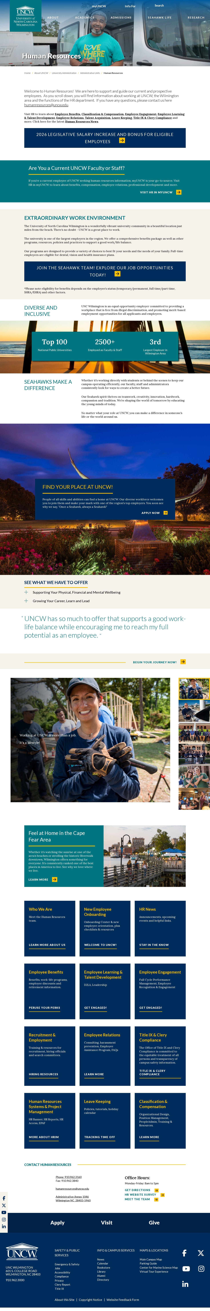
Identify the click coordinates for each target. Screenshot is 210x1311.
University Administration (64, 73)
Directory (103, 1279)
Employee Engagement (140, 114)
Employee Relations (70, 118)
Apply (57, 1222)
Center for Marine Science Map (159, 1267)
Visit (106, 1222)
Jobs (57, 1268)
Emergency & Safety (67, 1264)
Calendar (102, 1263)
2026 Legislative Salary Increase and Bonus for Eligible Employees (105, 138)
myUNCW (99, 6)
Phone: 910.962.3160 (69, 1177)
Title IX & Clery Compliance (152, 118)
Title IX (59, 1288)
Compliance (62, 1276)
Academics (85, 17)
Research (196, 17)
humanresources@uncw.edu (46, 105)
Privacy (59, 1280)
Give (154, 1222)
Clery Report (62, 1284)
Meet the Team (137, 1199)
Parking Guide (148, 1263)
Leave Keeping (122, 118)
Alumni (101, 1275)
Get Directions (137, 1190)
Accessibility (62, 1272)
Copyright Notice (90, 1299)
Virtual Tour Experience (154, 1271)
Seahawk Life (160, 17)
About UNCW (41, 73)
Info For (130, 6)
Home (27, 73)
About (53, 17)
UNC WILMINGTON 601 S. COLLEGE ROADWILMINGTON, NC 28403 (23, 1271)
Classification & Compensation (103, 114)
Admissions (121, 17)
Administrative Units (90, 73)
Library (101, 1271)
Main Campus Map (151, 1259)
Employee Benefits (67, 114)
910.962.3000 (15, 1280)
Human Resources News (81, 121)
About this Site (64, 1299)
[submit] (167, 6)
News (100, 1259)
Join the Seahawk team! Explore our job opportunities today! (105, 271)
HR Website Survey (140, 1194)
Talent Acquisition (97, 118)
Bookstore (103, 1267)
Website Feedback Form (123, 1299)
